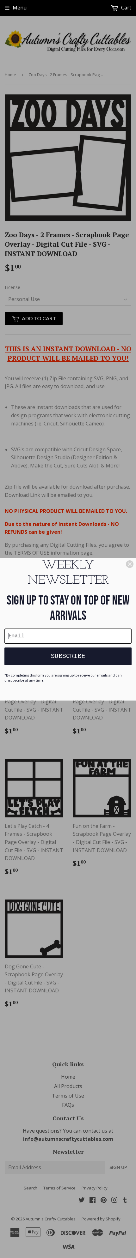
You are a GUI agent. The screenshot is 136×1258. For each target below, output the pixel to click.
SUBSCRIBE (68, 656)
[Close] (129, 564)
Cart (125, 7)
